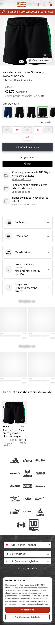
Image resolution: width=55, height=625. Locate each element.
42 (37, 129)
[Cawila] (40, 460)
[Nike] (40, 498)
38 (27, 129)
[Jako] (14, 486)
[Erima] (27, 473)
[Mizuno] (14, 498)
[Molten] (27, 498)
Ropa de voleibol (23, 79)
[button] (27, 222)
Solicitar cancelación (27, 568)
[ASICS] (27, 460)
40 (27, 137)
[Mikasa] (40, 486)
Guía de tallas (46, 122)
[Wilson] (34, 525)
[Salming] (27, 511)
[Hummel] (40, 473)
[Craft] (14, 473)
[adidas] (14, 460)
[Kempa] (27, 486)
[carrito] (50, 4)
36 (17, 129)
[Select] (40, 511)
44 (48, 129)
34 (7, 129)
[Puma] (14, 511)
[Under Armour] (21, 525)
